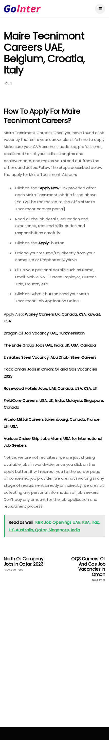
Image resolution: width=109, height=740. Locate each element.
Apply (43, 242)
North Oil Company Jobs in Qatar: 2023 (23, 563)
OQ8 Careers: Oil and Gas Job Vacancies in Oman (88, 569)
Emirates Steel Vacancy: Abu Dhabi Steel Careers (50, 357)
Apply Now (49, 188)
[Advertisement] (54, 660)
